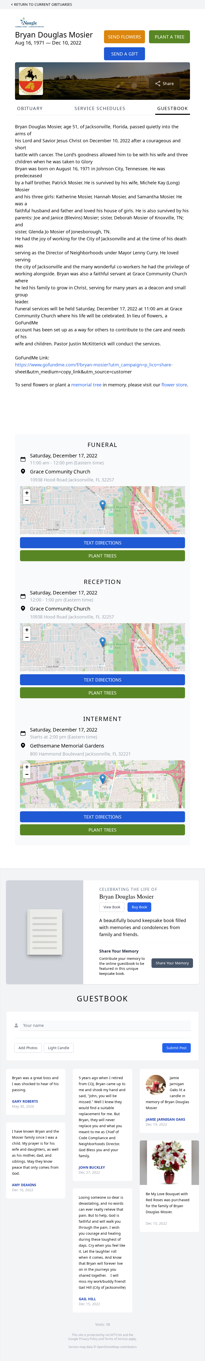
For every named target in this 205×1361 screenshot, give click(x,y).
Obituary (29, 108)
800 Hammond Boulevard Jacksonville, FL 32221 (80, 754)
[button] (103, 505)
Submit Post (176, 1047)
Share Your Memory (172, 963)
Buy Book (139, 907)
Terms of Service (116, 1339)
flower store (174, 385)
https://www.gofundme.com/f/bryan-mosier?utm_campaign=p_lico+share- (93, 365)
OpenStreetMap (108, 1347)
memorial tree (86, 385)
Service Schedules (100, 108)
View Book (112, 907)
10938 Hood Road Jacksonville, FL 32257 (72, 480)
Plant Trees (102, 556)
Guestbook (172, 108)
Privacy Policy (88, 1339)
